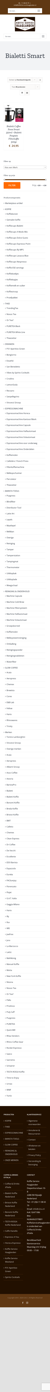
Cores (9, 696)
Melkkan (10, 531)
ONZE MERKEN (11, 1160)
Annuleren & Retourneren (34, 1132)
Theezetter (12, 338)
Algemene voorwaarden (34, 1122)
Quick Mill (11, 1030)
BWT (9, 820)
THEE (7, 303)
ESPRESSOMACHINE (14, 408)
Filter (12, 185)
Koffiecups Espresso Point (18, 243)
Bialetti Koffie (13, 796)
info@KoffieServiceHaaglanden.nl (25, 5)
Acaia (9, 672)
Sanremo (11, 1060)
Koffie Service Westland (11, 1260)
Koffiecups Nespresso (17, 261)
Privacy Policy (34, 1155)
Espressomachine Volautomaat (21, 437)
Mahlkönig (11, 958)
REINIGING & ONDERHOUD (17, 591)
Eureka (10, 874)
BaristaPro (11, 784)
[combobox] (25, 167)
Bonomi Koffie (13, 802)
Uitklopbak (11, 573)
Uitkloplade (12, 579)
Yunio (9, 1095)
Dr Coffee (11, 844)
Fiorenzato (11, 886)
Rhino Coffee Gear (15, 1042)
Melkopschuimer (14, 473)
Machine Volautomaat (17, 620)
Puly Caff (11, 1012)
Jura (8, 940)
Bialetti (10, 790)
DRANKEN (9, 344)
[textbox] (25, 167)
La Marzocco (12, 946)
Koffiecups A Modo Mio (17, 231)
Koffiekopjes (12, 279)
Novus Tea (11, 314)
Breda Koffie (12, 808)
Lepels (9, 519)
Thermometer (13, 567)
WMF (9, 1089)
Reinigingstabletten (15, 655)
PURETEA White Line (16, 332)
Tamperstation (13, 555)
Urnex (9, 1083)
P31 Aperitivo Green (16, 348)
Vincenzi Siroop (14, 402)
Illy (8, 916)
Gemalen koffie (13, 219)
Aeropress (11, 678)
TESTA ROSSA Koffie (16, 1071)
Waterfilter (11, 661)
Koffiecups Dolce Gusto (17, 237)
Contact (32, 1139)
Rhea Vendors (13, 1036)
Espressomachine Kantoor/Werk (21, 419)
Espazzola (11, 868)
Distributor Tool (14, 507)
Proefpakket (12, 297)
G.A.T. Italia (12, 898)
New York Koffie (14, 976)
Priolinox (11, 1006)
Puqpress (11, 495)
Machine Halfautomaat (17, 614)
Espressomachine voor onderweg (22, 443)
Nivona (10, 982)
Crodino (10, 378)
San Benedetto (13, 366)
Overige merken (14, 749)
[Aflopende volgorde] (40, 79)
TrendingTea (12, 308)
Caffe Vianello (11, 1231)
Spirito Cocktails (12, 1277)
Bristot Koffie (13, 814)
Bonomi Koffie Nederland (11, 1214)
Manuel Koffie (13, 964)
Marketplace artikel (14, 203)
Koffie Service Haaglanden (11, 1251)
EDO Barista (12, 862)
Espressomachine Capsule (19, 425)
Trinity (9, 726)
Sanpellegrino (13, 396)
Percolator (11, 479)
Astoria (10, 778)
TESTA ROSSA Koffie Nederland (13, 1223)
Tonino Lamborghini (16, 737)
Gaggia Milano (13, 904)
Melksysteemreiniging (16, 638)
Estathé (10, 360)
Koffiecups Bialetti (15, 225)
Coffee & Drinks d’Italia (12, 1185)
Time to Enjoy (13, 1077)
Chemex (10, 684)
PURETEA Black (13, 326)
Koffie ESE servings (15, 267)
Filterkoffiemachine (15, 467)
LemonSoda (12, 384)
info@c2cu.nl (39, 1209)
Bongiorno (11, 354)
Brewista (10, 690)
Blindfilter (11, 501)
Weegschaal (12, 585)
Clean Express (13, 838)
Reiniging (11, 543)
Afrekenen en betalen (34, 1147)
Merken (8, 732)
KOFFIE (8, 209)
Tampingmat (12, 561)
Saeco (9, 1054)
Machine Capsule (14, 596)
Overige (10, 537)
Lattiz (9, 952)
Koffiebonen (12, 214)
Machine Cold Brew (15, 602)
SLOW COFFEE (11, 667)
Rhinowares (12, 720)
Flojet (9, 892)
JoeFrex (10, 934)
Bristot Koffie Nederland (11, 1204)
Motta (9, 970)
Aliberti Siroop (13, 767)
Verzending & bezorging (34, 1163)
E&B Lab (10, 702)
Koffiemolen (12, 455)
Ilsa (8, 922)
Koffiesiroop (12, 291)
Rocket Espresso (14, 1048)
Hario (9, 714)
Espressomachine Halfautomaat (21, 431)
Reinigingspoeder (15, 650)
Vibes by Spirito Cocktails (18, 372)
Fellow (9, 708)
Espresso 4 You (12, 1237)
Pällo (9, 1000)
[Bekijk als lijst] (27, 92)
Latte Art (10, 513)
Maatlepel (11, 525)
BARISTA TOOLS (12, 491)
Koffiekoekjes (13, 273)
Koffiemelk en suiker (16, 285)
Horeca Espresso (13, 1243)
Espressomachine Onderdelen (20, 449)
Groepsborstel (13, 626)
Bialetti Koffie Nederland (11, 1195)
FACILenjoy (11, 880)
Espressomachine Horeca (18, 413)
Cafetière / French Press (17, 461)
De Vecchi (11, 850)
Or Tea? (10, 320)
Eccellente (11, 856)
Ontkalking (11, 644)
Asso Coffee (12, 772)
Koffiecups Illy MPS (15, 249)
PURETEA (11, 1024)
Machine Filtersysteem (17, 608)
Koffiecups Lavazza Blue (17, 255)
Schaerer (11, 1065)
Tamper (10, 549)
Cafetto (10, 826)
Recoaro (10, 390)
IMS (8, 928)
